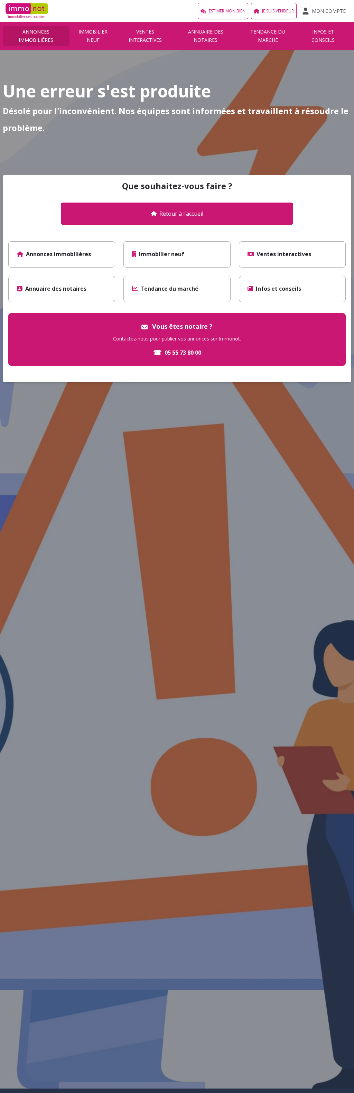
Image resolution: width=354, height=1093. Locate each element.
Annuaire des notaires (205, 35)
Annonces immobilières (36, 35)
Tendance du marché (267, 35)
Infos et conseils (323, 35)
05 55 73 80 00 (177, 352)
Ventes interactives (145, 35)
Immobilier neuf (93, 35)
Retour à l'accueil (181, 213)
